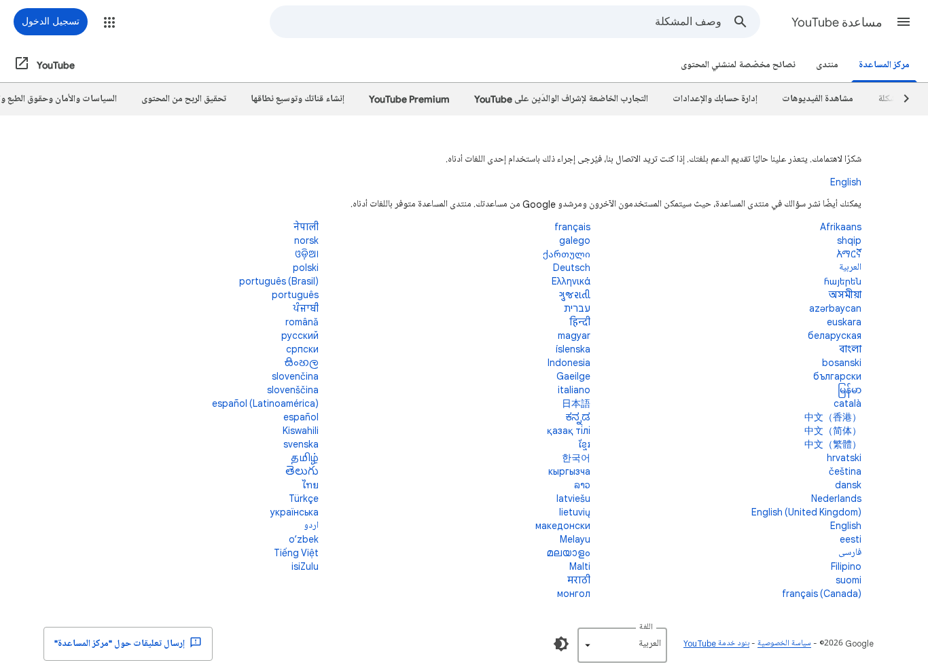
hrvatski (844, 457)
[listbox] (622, 645)
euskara (844, 321)
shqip (849, 240)
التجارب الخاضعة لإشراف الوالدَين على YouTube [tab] (561, 98)
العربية (850, 267)
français (572, 226)
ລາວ (582, 484)
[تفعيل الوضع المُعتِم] (561, 644)
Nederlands (836, 498)
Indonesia (569, 362)
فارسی (849, 552)
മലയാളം (568, 552)
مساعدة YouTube (836, 22)
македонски (562, 525)
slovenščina (293, 389)
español (301, 416)
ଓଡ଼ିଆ (307, 253)
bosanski (841, 362)
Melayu (575, 538)
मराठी (578, 579)
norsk (306, 240)
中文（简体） (832, 430)
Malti (579, 566)
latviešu (573, 498)
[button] (903, 21)
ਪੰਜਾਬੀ (306, 308)
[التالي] (900, 99)
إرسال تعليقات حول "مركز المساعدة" (120, 643)
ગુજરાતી (574, 294)
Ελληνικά (571, 280)
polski (306, 267)
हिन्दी (579, 321)
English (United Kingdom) (806, 511)
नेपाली (306, 226)
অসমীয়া (845, 294)
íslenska (573, 348)
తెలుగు (302, 471)
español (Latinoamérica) (265, 403)
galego (574, 240)
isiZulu (305, 566)
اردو (311, 525)
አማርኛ (848, 253)
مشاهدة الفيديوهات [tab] (817, 98)
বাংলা (850, 348)
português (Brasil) (279, 280)
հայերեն (842, 280)
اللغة (646, 627)
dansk (848, 484)
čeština (845, 471)
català (847, 403)
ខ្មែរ (584, 443)
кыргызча (569, 471)
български (837, 375)
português (295, 294)
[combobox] (495, 21)
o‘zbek (304, 538)
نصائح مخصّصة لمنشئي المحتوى (738, 64)
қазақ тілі (568, 430)
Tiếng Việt (296, 552)
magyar (574, 335)
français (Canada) (821, 593)
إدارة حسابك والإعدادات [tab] (715, 98)
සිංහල (301, 362)
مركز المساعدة (884, 64)
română (302, 321)
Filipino (846, 566)
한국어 (576, 457)
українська (294, 511)
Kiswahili (301, 430)
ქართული (566, 253)
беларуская (834, 335)
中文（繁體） (832, 443)
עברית (577, 308)
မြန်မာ (849, 389)
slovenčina (295, 375)
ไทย (310, 484)
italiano (574, 389)
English (845, 181)
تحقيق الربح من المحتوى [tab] (183, 98)
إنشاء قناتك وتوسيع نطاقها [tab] (297, 98)
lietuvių (574, 511)
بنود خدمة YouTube (716, 643)
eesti (850, 538)
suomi (848, 579)
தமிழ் (305, 457)
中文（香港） (832, 416)
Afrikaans (840, 226)
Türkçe (304, 498)
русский (300, 335)
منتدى (827, 64)
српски (302, 348)
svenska (301, 443)
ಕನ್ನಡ (577, 416)
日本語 (576, 403)
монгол (573, 593)
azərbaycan (835, 308)
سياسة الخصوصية (784, 643)
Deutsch (571, 267)
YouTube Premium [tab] (409, 98)
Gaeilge (573, 375)
